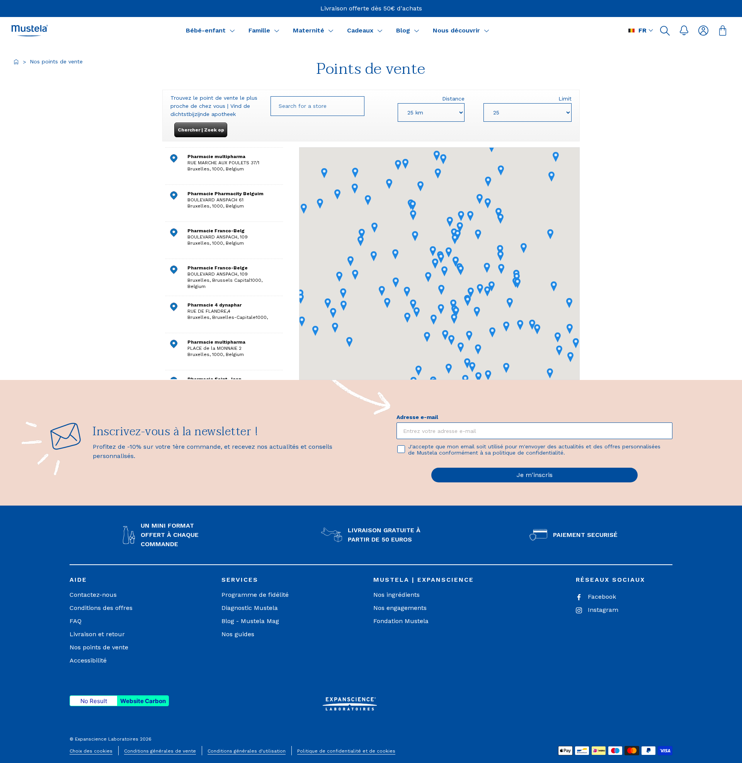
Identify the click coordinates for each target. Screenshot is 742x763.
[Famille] (276, 30)
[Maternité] (330, 30)
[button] (664, 30)
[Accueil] (16, 62)
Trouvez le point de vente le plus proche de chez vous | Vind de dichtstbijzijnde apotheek (213, 106)
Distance (453, 98)
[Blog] (416, 30)
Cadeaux (360, 30)
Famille (259, 30)
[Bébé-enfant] (232, 30)
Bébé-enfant (206, 30)
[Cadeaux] (380, 30)
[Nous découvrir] (486, 30)
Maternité (308, 30)
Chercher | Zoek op (201, 130)
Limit (565, 98)
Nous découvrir (456, 30)
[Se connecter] (703, 30)
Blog (403, 30)
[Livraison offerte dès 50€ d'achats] (371, 8)
